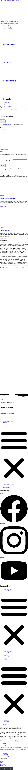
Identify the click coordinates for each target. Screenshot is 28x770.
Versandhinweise (7, 424)
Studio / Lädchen (7, 589)
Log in (2, 121)
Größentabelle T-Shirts (8, 421)
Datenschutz (6, 656)
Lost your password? (5, 124)
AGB (4, 658)
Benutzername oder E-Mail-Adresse (13, 110)
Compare (5, 754)
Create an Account (9, 107)
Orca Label (6, 590)
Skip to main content (14, 0)
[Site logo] (6, 19)
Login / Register (7, 756)
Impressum (5, 655)
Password (6, 116)
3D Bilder (7, 63)
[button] (14, 454)
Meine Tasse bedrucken (7, 198)
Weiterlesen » (3, 206)
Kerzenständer (9, 81)
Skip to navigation (4, 0)
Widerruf (5, 659)
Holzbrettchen (9, 45)
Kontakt (5, 422)
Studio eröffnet (4, 230)
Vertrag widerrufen (6, 768)
